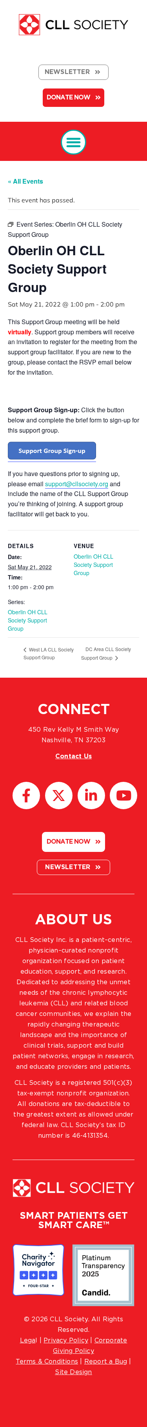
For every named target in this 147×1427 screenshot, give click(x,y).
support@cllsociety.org (76, 483)
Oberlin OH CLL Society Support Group (27, 620)
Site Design (73, 1372)
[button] (73, 142)
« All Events (25, 181)
